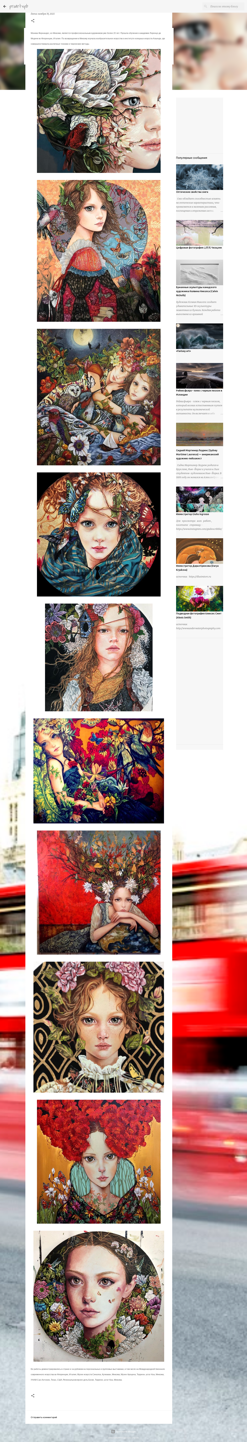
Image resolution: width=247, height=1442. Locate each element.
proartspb (18, 6)
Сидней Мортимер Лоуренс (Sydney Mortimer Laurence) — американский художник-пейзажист (197, 454)
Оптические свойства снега (192, 192)
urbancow (135, 1438)
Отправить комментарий (44, 1417)
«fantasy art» (183, 351)
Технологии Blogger (125, 1431)
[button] (33, 21)
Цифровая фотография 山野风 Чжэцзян (199, 247)
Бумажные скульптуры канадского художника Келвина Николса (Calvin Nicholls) (197, 291)
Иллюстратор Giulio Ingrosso (192, 514)
